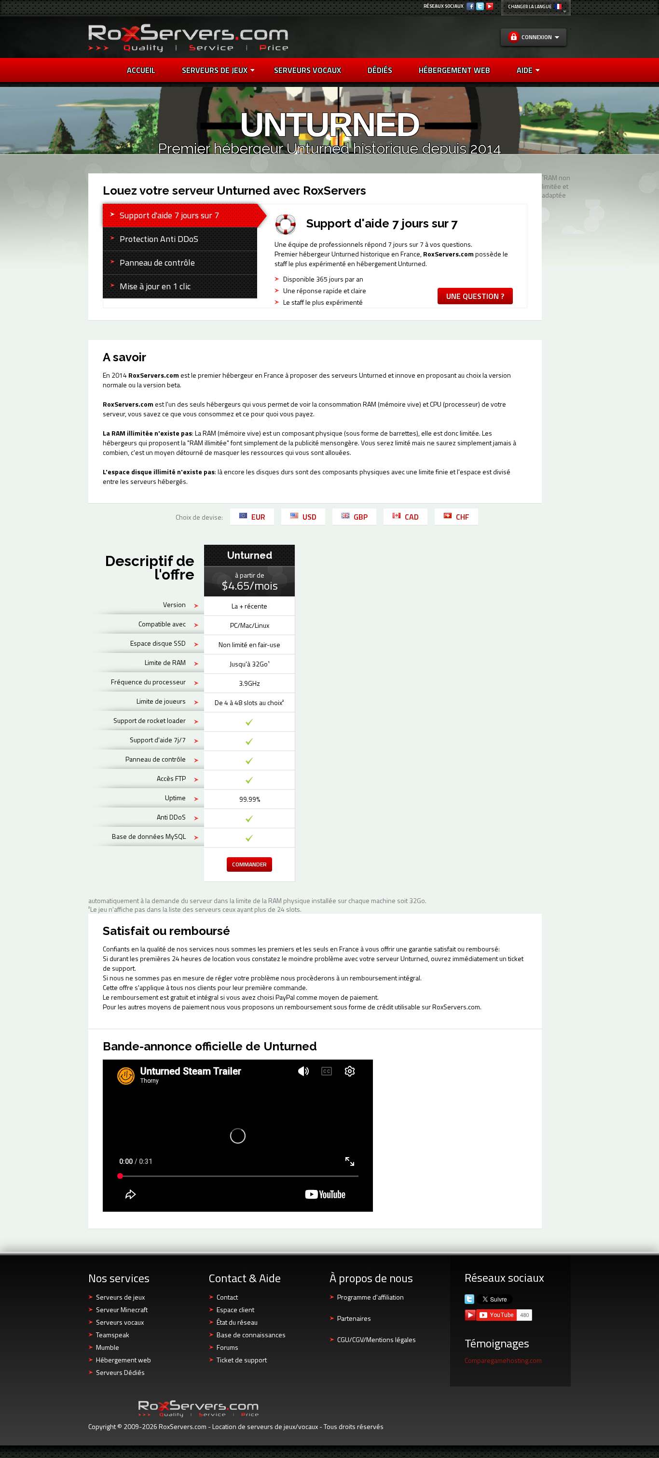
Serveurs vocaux (120, 1322)
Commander (249, 864)
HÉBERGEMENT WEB (454, 70)
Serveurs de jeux (214, 70)
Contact (227, 1297)
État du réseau (237, 1322)
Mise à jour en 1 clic (155, 286)
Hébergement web (123, 1360)
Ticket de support (242, 1360)
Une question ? (475, 296)
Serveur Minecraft (122, 1309)
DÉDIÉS (380, 70)
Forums (227, 1347)
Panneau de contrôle (157, 262)
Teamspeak (112, 1335)
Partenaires (354, 1318)
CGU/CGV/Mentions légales (376, 1339)
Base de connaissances (251, 1335)
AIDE (525, 70)
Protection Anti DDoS (159, 238)
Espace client (235, 1309)
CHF (462, 517)
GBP (361, 517)
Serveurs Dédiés (120, 1372)
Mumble (107, 1347)
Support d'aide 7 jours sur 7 (169, 215)
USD (309, 517)
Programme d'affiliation (370, 1297)
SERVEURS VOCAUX (307, 70)
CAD (412, 517)
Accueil (141, 70)
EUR (258, 517)
